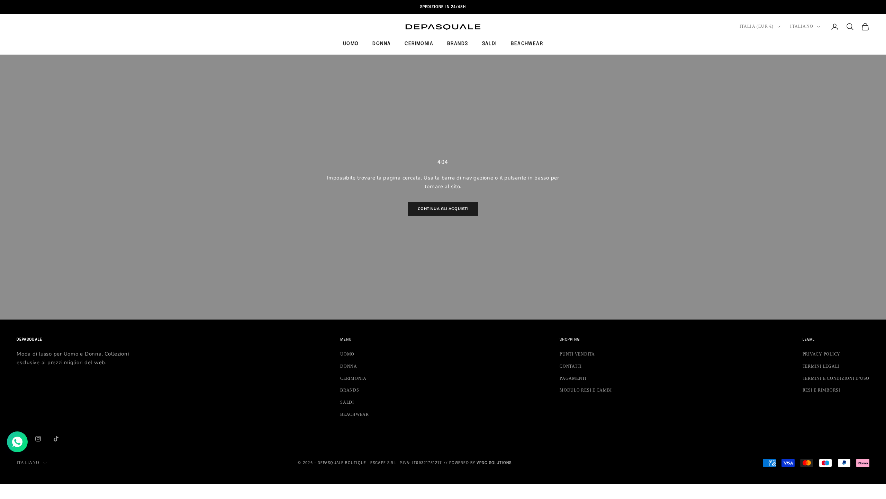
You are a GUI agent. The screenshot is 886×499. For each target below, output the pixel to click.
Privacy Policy (822, 354)
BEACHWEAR (527, 43)
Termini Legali (821, 366)
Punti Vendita (577, 354)
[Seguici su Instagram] (38, 438)
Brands (457, 43)
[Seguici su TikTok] (56, 438)
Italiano (801, 26)
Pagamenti (573, 378)
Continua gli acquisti (443, 208)
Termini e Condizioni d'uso (836, 378)
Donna (381, 43)
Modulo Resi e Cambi (586, 390)
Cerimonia (419, 43)
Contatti (571, 366)
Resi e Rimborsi (821, 390)
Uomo (351, 43)
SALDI (489, 43)
